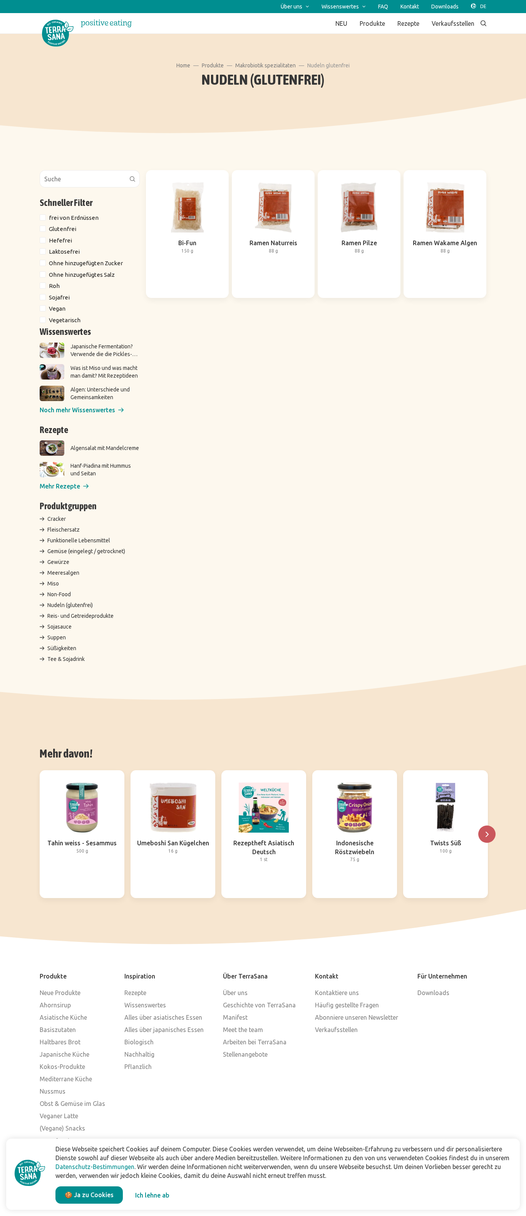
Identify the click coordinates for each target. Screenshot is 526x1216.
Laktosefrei (64, 251)
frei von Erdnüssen (74, 217)
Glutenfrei (62, 229)
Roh (54, 286)
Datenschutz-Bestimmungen (94, 1166)
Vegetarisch (64, 320)
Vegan (57, 308)
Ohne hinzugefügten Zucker (86, 263)
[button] (82, 410)
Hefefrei (60, 240)
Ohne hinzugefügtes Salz (82, 274)
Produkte (213, 65)
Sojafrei (59, 297)
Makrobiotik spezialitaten (265, 65)
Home (183, 65)
